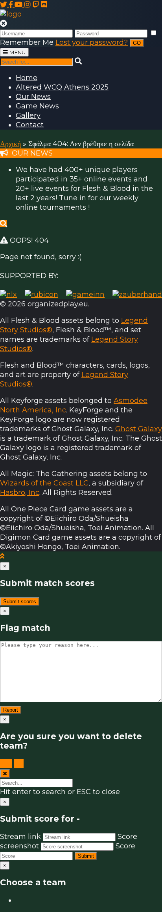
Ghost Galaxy (138, 429)
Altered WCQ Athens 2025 (62, 87)
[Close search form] (5, 773)
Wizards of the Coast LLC (44, 483)
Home (26, 77)
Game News (37, 106)
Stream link (20, 836)
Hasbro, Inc (19, 492)
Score (125, 846)
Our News (33, 96)
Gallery (28, 115)
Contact (30, 125)
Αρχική (10, 143)
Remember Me (26, 42)
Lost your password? (91, 42)
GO (137, 43)
